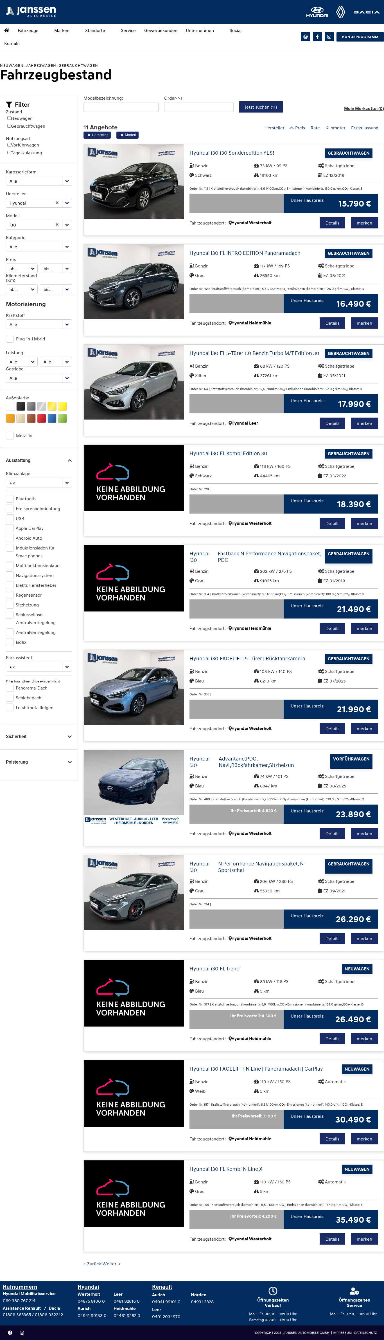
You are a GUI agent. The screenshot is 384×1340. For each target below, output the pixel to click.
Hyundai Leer (244, 423)
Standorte (95, 30)
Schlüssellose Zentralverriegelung (36, 618)
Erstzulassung (364, 127)
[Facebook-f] (317, 36)
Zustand (14, 111)
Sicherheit (16, 736)
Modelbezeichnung (102, 98)
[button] (18, 105)
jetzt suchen (261, 107)
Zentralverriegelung (36, 632)
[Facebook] (10, 1332)
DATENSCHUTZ (365, 1332)
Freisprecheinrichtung (38, 508)
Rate (315, 127)
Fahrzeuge (28, 30)
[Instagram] (329, 36)
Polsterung (17, 762)
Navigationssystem (35, 575)
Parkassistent (19, 657)
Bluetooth (26, 498)
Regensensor (29, 595)
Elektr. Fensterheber (36, 585)
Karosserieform (21, 171)
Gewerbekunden (160, 30)
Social (235, 30)
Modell (13, 215)
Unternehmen (200, 30)
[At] (305, 36)
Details (332, 223)
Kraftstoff (15, 315)
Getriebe (15, 369)
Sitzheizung (27, 605)
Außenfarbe (17, 397)
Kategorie (16, 237)
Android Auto (29, 538)
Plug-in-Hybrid (30, 339)
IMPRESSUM (343, 1332)
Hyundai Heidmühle (251, 323)
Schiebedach (28, 697)
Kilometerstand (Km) (21, 277)
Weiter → (111, 1263)
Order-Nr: (174, 98)
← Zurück (92, 1263)
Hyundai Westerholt (251, 223)
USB (20, 518)
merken (364, 223)
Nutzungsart (18, 138)
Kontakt (12, 43)
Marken (61, 30)
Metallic (24, 435)
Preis (11, 259)
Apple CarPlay (30, 528)
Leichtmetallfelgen (34, 707)
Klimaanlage (18, 473)
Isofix (21, 642)
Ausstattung (18, 460)
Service (128, 30)
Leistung (14, 352)
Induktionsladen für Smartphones (35, 551)
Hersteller (16, 193)
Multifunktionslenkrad (38, 565)
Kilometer (335, 127)
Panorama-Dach (32, 688)
